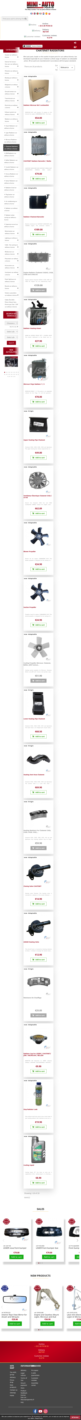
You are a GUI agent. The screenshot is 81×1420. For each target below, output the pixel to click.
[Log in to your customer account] (75, 43)
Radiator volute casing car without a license (10, 217)
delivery (13, 1377)
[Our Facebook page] (35, 1411)
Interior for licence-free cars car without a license (11, 64)
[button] (17, 366)
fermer (76, 1417)
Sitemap (13, 1393)
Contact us (13, 1390)
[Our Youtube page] (40, 1411)
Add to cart (16, 1256)
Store (22, 1388)
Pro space (34, 1370)
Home (12, 1395)
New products (40, 1275)
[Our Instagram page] (45, 1411)
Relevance (67, 67)
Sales (40, 1209)
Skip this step (13, 326)
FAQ (22, 1402)
